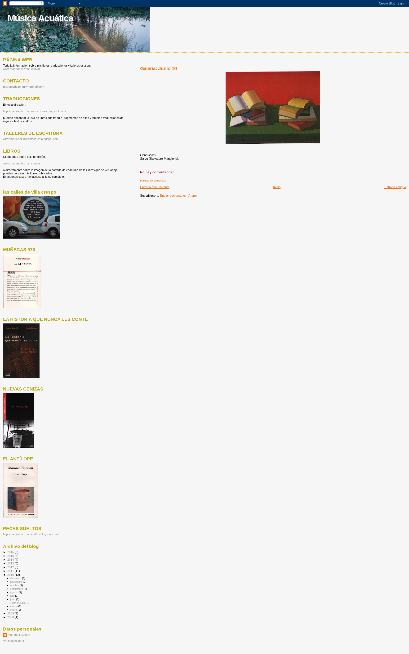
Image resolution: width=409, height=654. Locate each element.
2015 (11, 555)
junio (13, 599)
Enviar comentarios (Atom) (178, 195)
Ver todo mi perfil (14, 641)
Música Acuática (40, 18)
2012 (11, 567)
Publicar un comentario (153, 180)
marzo (14, 606)
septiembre (17, 588)
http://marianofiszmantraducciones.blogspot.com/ (34, 111)
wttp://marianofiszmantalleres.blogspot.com (30, 139)
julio (12, 595)
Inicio (276, 187)
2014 (11, 559)
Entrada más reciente (154, 187)
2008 (11, 617)
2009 (11, 613)
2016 (11, 552)
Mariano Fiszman (19, 634)
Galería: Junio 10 (19, 602)
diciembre (16, 578)
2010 (11, 574)
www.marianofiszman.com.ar (21, 69)
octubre (15, 585)
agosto (14, 592)
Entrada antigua (395, 187)
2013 (11, 563)
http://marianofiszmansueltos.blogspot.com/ (30, 534)
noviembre (16, 581)
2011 (11, 570)
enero (14, 609)
